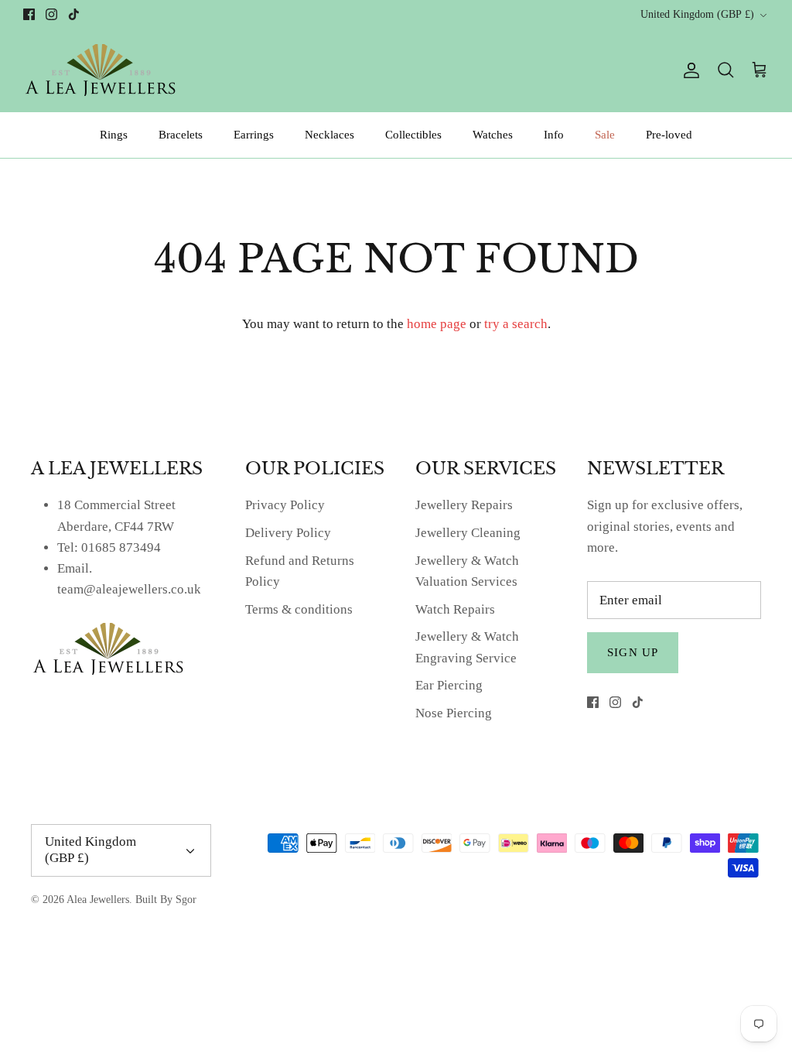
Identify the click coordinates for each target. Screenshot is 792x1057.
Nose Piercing (453, 713)
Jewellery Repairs (464, 505)
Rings (114, 134)
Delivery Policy (288, 532)
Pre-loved (669, 134)
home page (436, 323)
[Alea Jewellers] (100, 70)
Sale (605, 134)
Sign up (632, 652)
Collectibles (413, 134)
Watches (493, 134)
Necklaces (329, 134)
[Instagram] (51, 14)
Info (554, 134)
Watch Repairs (455, 609)
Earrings (254, 134)
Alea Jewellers (98, 899)
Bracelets (181, 134)
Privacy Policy (285, 505)
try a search (516, 323)
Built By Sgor (165, 899)
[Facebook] (29, 14)
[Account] (688, 70)
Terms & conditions (299, 609)
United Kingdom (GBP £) (697, 14)
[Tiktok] (74, 14)
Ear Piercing (449, 685)
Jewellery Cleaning (468, 532)
